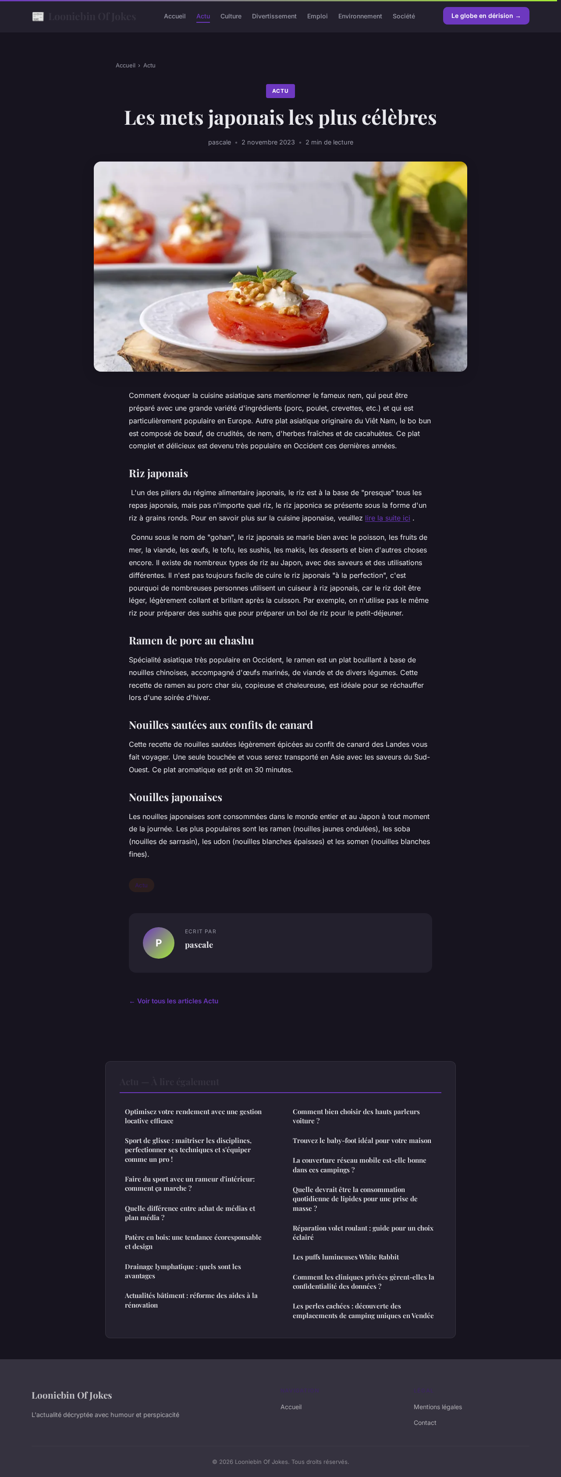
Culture (230, 16)
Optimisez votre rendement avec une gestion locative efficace (193, 1116)
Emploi (317, 16)
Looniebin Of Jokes (84, 16)
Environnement (360, 16)
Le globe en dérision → (486, 15)
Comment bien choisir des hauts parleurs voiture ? (356, 1116)
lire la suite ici (387, 517)
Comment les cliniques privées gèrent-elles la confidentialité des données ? (363, 1282)
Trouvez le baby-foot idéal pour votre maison (362, 1140)
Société (404, 16)
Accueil (175, 16)
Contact (425, 1422)
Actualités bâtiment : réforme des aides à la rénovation (191, 1300)
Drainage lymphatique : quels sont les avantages (183, 1271)
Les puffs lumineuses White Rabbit (346, 1256)
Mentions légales (438, 1406)
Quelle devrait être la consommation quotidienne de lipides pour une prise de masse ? (355, 1199)
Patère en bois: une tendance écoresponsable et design (193, 1242)
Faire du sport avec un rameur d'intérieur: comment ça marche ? (190, 1183)
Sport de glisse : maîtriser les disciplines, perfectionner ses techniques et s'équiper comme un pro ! (188, 1150)
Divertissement (274, 16)
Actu (203, 16)
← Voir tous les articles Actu (173, 1001)
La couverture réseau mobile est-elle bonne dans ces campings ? (359, 1165)
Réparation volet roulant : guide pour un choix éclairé (363, 1232)
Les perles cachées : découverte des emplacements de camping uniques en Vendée (363, 1310)
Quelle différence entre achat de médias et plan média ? (190, 1213)
